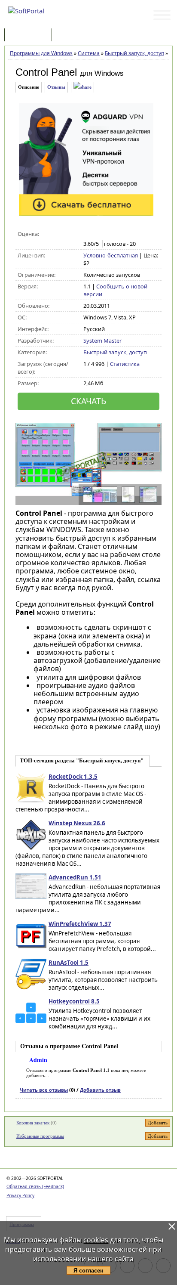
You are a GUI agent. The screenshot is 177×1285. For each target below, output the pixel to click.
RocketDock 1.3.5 (73, 776)
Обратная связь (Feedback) (35, 1186)
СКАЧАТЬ (88, 401)
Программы (30, 35)
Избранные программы (40, 1136)
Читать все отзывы (44, 1090)
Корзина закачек (32, 1122)
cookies (95, 1240)
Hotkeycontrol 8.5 (74, 1001)
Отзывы (56, 87)
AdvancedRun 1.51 (75, 877)
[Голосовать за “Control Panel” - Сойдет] (105, 234)
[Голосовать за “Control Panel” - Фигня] (87, 234)
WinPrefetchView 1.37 (80, 924)
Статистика (125, 364)
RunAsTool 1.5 (68, 962)
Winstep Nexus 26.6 (77, 823)
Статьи (73, 35)
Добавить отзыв (100, 1090)
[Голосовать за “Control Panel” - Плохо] (96, 234)
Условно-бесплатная (110, 255)
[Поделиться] (82, 87)
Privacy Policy (20, 1195)
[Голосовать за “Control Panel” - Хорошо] (114, 234)
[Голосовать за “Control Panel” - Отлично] (123, 234)
